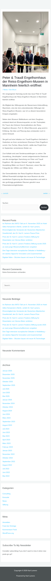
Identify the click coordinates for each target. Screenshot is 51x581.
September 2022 (8, 461)
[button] (48, 3)
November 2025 (8, 378)
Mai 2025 (5, 396)
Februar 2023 (7, 447)
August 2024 (7, 411)
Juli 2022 (5, 469)
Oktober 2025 (7, 382)
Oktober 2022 (7, 458)
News (5, 90)
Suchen (5, 203)
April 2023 (6, 440)
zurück (4, 193)
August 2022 (7, 465)
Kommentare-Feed (9, 530)
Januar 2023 (7, 450)
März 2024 (6, 418)
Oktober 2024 (7, 407)
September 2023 (8, 421)
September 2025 (8, 385)
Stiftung (5, 505)
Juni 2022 (6, 472)
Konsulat (5, 497)
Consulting (6, 494)
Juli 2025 (5, 389)
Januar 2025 (7, 400)
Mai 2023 (5, 436)
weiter (46, 193)
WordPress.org (8, 533)
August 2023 (7, 425)
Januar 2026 (7, 371)
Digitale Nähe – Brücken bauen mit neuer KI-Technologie (23, 257)
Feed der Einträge (9, 526)
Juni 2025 (6, 392)
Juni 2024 (6, 414)
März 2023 (6, 443)
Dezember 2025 (8, 374)
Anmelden (6, 522)
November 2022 (8, 454)
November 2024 (8, 403)
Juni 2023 (6, 432)
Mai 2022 (5, 476)
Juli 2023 (5, 429)
